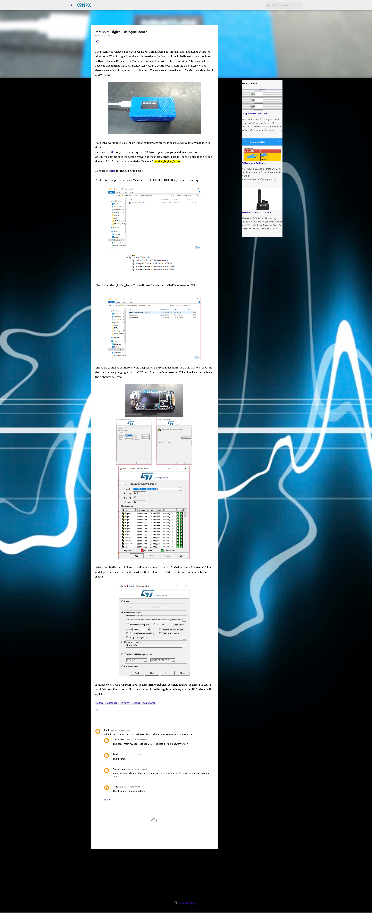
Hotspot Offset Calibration (254, 114)
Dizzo (193, 909)
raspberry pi (149, 703)
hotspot (125, 703)
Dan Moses (119, 739)
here (126, 161)
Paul (106, 730)
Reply (107, 800)
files (113, 152)
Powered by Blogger (187, 903)
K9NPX (83, 5)
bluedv (99, 703)
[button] (97, 42)
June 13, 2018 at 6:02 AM (120, 730)
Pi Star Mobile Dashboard (254, 163)
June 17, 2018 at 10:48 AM (130, 754)
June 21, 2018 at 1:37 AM (129, 787)
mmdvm (136, 703)
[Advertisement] (154, 873)
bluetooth (112, 703)
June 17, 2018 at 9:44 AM (136, 740)
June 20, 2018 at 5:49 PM (136, 769)
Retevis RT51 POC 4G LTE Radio (257, 212)
